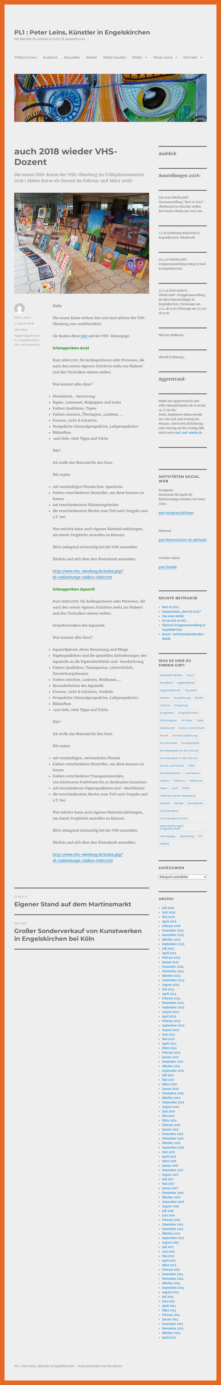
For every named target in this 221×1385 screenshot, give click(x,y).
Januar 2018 (170, 1166)
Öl (200, 836)
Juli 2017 (168, 1179)
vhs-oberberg (29, 344)
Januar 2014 (170, 1319)
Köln (192, 765)
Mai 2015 (168, 1256)
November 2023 (173, 1003)
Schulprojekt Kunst (173, 818)
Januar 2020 (170, 1089)
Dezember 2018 (172, 1134)
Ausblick (50, 57)
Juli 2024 (168, 989)
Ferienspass (168, 720)
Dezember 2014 (172, 1274)
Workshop (187, 836)
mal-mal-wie (184, 433)
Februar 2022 (171, 1052)
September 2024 (173, 980)
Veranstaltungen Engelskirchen (172, 827)
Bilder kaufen (114, 57)
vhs (16, 344)
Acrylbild (166, 682)
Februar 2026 (171, 926)
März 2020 (169, 1084)
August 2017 (170, 1175)
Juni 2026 (168, 912)
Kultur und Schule (191, 728)
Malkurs (179, 780)
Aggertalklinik (170, 690)
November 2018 (172, 1138)
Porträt (178, 803)
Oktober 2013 (171, 1333)
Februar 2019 (171, 1125)
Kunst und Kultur (172, 765)
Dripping (181, 705)
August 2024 (170, 985)
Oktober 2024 (171, 976)
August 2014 (170, 1292)
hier (84, 336)
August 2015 (170, 1242)
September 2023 (173, 1007)
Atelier (91, 57)
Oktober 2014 (171, 1283)
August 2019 (170, 1107)
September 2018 (173, 1147)
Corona (165, 705)
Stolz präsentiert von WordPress (100, 1366)
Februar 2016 (171, 1220)
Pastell (165, 803)
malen (164, 780)
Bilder (137, 57)
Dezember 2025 (173, 930)
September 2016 (173, 1202)
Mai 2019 (168, 1116)
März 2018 (169, 1161)
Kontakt (190, 57)
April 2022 (169, 1043)
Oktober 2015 (171, 1233)
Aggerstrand (185, 682)
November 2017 (172, 1170)
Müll (175, 788)
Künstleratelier (170, 773)
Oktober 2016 (171, 1197)
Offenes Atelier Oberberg (177, 795)
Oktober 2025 (171, 939)
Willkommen (25, 57)
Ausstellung (182, 697)
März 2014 (169, 1310)
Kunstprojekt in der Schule (179, 758)
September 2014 (173, 1288)
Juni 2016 (168, 1215)
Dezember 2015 (172, 1224)
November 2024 (173, 971)
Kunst (164, 735)
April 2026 (169, 921)
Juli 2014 (168, 1297)
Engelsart (167, 712)
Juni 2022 (168, 1034)
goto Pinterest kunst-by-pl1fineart (183, 540)
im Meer (187, 720)
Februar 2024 (171, 998)
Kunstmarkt (168, 743)
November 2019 (173, 1093)
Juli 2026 (168, 908)
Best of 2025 (170, 607)
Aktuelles (72, 57)
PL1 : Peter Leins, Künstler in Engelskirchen (82, 32)
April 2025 (169, 953)
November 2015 (172, 1229)
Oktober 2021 (171, 1066)
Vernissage (167, 836)
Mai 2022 (168, 1039)
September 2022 (173, 1025)
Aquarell (191, 690)
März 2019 (169, 1120)
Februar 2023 (171, 1021)
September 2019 (173, 1102)
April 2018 (169, 1156)
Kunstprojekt (190, 743)
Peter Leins (163, 57)
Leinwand (192, 773)
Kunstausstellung (185, 735)
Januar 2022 (170, 1057)
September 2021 (173, 1071)
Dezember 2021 (172, 1062)
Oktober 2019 (171, 1098)
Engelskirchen (29, 340)
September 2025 (173, 944)
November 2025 (173, 935)
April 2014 (169, 1306)
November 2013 (172, 1328)
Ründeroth (195, 803)
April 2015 (169, 1260)
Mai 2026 (168, 917)
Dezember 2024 (173, 967)
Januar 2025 (170, 962)
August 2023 (170, 1012)
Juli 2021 (168, 1075)
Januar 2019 (170, 1129)
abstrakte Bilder (171, 675)
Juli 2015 (168, 1247)
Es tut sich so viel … (175, 621)
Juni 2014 (168, 1301)
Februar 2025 (171, 958)
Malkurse (195, 780)
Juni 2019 (168, 1111)
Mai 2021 (168, 1080)
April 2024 (169, 994)
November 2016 (173, 1193)
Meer (163, 788)
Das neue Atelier (173, 616)
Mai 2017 (168, 1184)
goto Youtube (168, 567)
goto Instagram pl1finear (176, 513)
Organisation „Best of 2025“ (181, 611)
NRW (185, 788)
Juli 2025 (168, 948)
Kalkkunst (167, 728)
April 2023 (169, 1016)
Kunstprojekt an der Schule (179, 750)
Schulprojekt (169, 810)
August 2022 (170, 1030)
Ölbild (164, 843)
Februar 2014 (171, 1315)
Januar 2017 (170, 1188)
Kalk (200, 720)
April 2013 (169, 1337)
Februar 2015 (171, 1270)
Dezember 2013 (172, 1324)
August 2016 (170, 1206)
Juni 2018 (168, 1152)
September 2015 (173, 1238)
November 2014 (172, 1279)
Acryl (190, 675)
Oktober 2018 (171, 1143)
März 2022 (169, 1048)
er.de (198, 433)
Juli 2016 (168, 1211)
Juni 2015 (168, 1251)
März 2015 (169, 1265)
